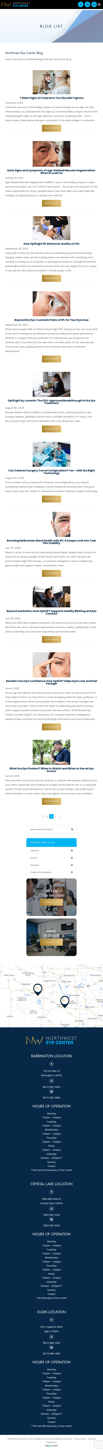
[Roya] (51, 1446)
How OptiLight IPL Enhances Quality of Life (51, 244)
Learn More (51, 902)
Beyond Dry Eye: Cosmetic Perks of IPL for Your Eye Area (51, 320)
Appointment (87, 4)
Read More (51, 128)
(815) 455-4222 (51, 1215)
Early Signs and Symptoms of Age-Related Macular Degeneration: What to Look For (51, 172)
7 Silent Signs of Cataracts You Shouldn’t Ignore (52, 98)
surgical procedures (40, 872)
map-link (5, 966)
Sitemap (91, 1439)
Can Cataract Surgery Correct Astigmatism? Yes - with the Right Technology (51, 472)
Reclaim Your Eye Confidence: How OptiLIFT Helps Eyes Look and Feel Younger (51, 682)
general (34, 850)
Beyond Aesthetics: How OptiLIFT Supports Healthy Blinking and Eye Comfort (51, 612)
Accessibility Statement (61, 1439)
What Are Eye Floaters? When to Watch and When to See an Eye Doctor (51, 770)
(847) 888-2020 (51, 1343)
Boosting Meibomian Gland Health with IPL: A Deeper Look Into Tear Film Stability (51, 542)
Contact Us (51, 942)
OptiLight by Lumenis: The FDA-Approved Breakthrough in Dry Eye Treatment (51, 402)
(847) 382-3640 (81, 4)
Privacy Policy (80, 1439)
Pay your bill (94, 4)
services (34, 865)
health (33, 857)
